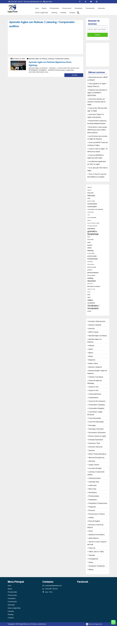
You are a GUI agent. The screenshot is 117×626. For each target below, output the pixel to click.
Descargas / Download (96, 429)
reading (90, 278)
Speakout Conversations (97, 534)
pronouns (89, 269)
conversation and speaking (95, 209)
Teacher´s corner (91, 289)
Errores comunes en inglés (93, 223)
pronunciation (91, 275)
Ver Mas (74, 75)
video (88, 297)
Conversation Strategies (96, 408)
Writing (91, 569)
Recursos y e (90, 283)
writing (89, 311)
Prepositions (93, 499)
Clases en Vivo (93, 387)
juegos (89, 242)
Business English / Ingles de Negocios (97, 372)
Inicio (37, 8)
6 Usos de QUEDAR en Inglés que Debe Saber (95, 156)
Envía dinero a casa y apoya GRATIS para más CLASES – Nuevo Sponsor (97, 129)
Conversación (90, 8)
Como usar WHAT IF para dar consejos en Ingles (97, 144)
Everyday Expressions (96, 439)
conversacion (92, 204)
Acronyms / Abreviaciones (96, 321)
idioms (88, 236)
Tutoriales (92, 555)
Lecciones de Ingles (95, 468)
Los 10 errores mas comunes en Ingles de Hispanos (97, 137)
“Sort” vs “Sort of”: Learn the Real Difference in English (96, 175)
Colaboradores (93, 397)
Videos (90, 300)
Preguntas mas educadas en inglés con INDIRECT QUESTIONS (97, 92)
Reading (63, 12)
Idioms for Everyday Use (96, 457)
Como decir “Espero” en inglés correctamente (95, 116)
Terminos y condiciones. (38, 624)
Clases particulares (95, 394)
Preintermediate (94, 496)
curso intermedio (91, 217)
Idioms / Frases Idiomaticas (97, 454)
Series (91, 531)
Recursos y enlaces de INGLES (95, 526)
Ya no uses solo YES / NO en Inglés (97, 169)
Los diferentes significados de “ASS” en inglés (96, 163)
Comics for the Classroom (97, 401)
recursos (91, 281)
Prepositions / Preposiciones (98, 503)
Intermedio (101, 8)
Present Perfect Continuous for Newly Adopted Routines (96, 122)
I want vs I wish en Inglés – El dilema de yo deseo (97, 150)
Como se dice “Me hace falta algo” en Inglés (97, 109)
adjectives (89, 187)
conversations (90, 212)
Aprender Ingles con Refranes (94, 340)
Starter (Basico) (94, 538)
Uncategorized (93, 559)
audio (88, 198)
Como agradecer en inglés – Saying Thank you (97, 85)
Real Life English (94, 521)
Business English (91, 201)
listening (90, 251)
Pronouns (92, 510)
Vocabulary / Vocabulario (93, 307)
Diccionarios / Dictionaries (97, 432)
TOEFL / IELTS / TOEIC (96, 551)
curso (88, 214)
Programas (92, 507)
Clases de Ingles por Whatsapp (94, 382)
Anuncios (90, 193)
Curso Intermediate (95, 418)
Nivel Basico (93, 492)
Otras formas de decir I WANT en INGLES (97, 78)
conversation (92, 206)
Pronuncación (66, 8)
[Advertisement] (41, 18)
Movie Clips (92, 489)
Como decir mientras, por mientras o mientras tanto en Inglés (96, 101)
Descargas (92, 425)
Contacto (72, 12)
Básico (91, 352)
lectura (89, 245)
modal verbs (93, 485)
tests (88, 294)
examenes (91, 228)
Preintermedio (54, 8)
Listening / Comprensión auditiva (58, 58)
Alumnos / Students (94, 325)
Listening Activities (95, 478)
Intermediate (90, 239)
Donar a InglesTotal (41, 12)
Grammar (93, 234)
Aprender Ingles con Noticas (26, 22)
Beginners (92, 360)
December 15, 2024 (18, 58)
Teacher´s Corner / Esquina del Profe (96, 543)
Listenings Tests (94, 482)
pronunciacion (93, 273)
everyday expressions (92, 225)
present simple (91, 267)
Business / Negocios (95, 367)
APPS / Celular (93, 332)
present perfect (90, 264)
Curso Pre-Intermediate (96, 422)
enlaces (89, 220)
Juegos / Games (94, 464)
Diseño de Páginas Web (95, 624)
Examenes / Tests (94, 443)
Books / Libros (93, 363)
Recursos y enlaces (93, 286)
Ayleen (90, 349)
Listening (54, 12)
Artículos (91, 195)
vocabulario (91, 303)
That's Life (92, 548)
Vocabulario (78, 8)
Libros (89, 248)
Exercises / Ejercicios (95, 447)
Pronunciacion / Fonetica (97, 514)
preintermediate (92, 256)
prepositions (90, 261)
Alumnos (89, 190)
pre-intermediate (91, 253)
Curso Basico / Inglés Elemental (94, 413)
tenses (88, 291)
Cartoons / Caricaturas (96, 377)
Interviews (92, 461)
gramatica (92, 231)
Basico (44, 8)
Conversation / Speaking (97, 405)
